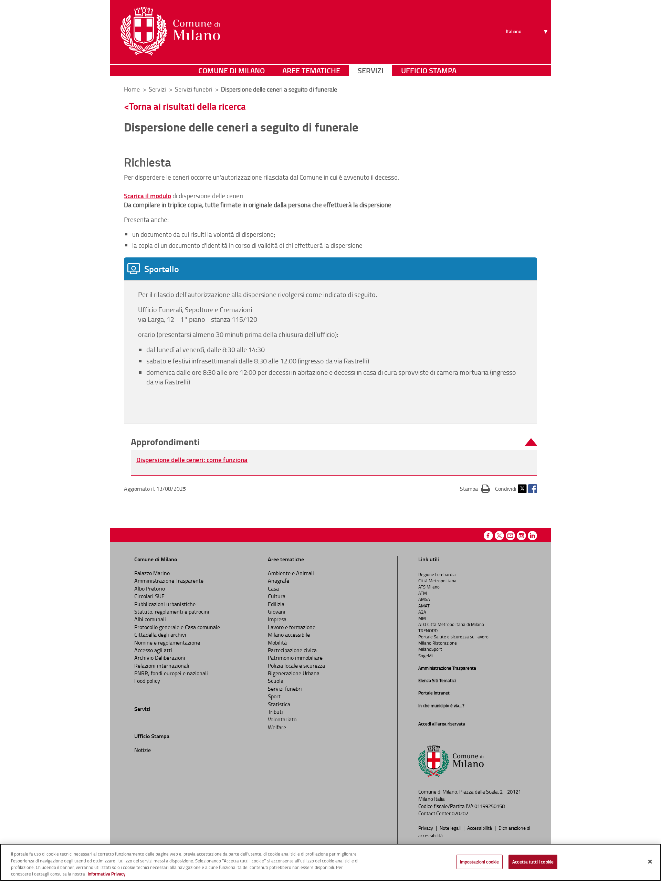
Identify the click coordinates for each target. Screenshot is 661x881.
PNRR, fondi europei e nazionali (171, 673)
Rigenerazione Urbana (293, 673)
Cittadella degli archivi (160, 634)
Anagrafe (278, 580)
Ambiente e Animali (291, 573)
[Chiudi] (650, 861)
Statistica (279, 704)
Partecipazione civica (292, 650)
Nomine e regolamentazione (167, 642)
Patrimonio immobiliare (295, 657)
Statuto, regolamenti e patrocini (171, 611)
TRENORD (428, 630)
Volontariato (282, 719)
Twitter (522, 488)
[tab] (330, 268)
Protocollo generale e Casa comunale (177, 627)
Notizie (142, 750)
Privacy (426, 827)
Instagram (521, 535)
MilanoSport (430, 649)
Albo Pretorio (149, 588)
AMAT (424, 606)
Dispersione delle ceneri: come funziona (192, 459)
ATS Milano (429, 587)
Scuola (275, 680)
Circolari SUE (149, 596)
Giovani (276, 611)
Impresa (277, 619)
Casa (273, 588)
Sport (274, 696)
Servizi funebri (285, 688)
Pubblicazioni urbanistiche (165, 604)
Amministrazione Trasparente (168, 580)
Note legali (451, 827)
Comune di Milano (231, 70)
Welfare (277, 727)
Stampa (475, 488)
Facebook (532, 488)
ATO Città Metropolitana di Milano (451, 624)
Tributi (275, 711)
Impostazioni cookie (479, 862)
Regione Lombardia (437, 574)
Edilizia (276, 604)
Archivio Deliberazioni (159, 657)
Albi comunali (150, 619)
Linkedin (532, 535)
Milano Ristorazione (437, 643)
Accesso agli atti (153, 650)
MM (422, 618)
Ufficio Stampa (429, 70)
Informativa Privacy (106, 874)
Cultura (276, 596)
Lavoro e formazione (291, 627)
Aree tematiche (311, 70)
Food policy (147, 680)
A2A (422, 612)
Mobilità (277, 642)
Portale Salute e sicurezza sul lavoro (453, 637)
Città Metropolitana (437, 580)
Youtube (510, 535)
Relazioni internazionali (161, 665)
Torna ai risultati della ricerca (187, 106)
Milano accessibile (289, 634)
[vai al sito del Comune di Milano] (170, 31)
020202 (460, 813)
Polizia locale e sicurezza (296, 665)
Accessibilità (480, 827)
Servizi (371, 70)
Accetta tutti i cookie (533, 862)
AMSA (424, 599)
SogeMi (425, 655)
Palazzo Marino (152, 573)
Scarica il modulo (147, 195)
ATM (422, 593)
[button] (334, 442)
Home (132, 89)
